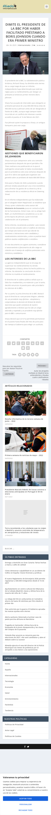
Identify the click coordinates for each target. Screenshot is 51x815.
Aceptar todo (25, 798)
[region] (25, 794)
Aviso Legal (9, 730)
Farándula (9, 705)
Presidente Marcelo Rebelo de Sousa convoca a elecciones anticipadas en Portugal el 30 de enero (25, 491)
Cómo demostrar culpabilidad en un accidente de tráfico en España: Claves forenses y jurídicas (25, 572)
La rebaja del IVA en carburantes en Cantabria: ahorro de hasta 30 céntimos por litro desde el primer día (24, 601)
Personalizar (25, 804)
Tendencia (9, 710)
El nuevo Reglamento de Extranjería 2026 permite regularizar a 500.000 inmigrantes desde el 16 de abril (25, 580)
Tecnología (9, 681)
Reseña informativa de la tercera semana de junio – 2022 (24, 420)
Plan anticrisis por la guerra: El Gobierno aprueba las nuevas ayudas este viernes (25, 610)
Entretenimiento (11, 699)
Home (7, 664)
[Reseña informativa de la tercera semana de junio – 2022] (25, 403)
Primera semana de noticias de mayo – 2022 (24, 455)
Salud (7, 693)
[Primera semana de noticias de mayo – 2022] (25, 439)
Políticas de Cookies (13, 736)
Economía (9, 687)
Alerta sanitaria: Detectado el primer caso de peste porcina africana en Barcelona (23, 618)
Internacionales (24, 45)
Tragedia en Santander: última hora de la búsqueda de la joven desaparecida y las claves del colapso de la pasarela (24, 627)
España (8, 670)
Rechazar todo (25, 810)
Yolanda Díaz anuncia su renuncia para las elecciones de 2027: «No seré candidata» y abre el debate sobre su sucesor (25, 637)
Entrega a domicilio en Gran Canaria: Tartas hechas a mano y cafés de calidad (25, 563)
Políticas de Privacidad (14, 724)
